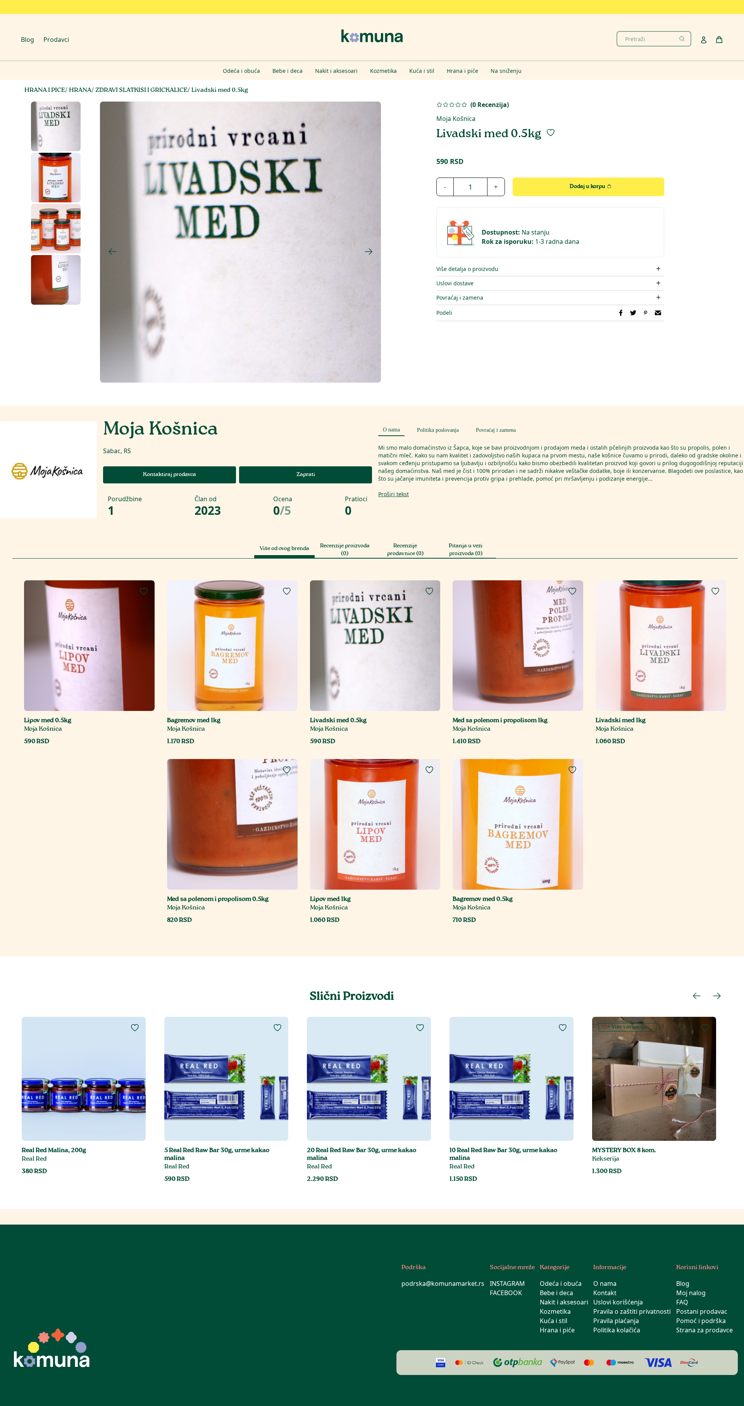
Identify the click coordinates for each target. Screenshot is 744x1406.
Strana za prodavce (704, 1330)
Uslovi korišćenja (618, 1302)
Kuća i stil (553, 1320)
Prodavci (56, 39)
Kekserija (605, 1159)
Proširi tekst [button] (393, 494)
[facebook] (621, 313)
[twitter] (633, 313)
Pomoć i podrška (701, 1320)
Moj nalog (691, 1293)
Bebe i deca (556, 1293)
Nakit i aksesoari (564, 1302)
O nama (605, 1283)
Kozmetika (555, 1311)
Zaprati (305, 475)
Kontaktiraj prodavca (169, 475)
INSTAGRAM (507, 1283)
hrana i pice (44, 90)
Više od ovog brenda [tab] (284, 549)
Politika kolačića (616, 1330)
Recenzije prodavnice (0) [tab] (405, 550)
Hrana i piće (557, 1330)
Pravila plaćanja (616, 1320)
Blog (27, 39)
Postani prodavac (701, 1311)
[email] (658, 313)
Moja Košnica (455, 118)
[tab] (391, 428)
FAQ (682, 1302)
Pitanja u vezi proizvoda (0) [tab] (465, 550)
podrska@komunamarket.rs (442, 1283)
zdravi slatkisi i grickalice (141, 90)
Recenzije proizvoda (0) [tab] (345, 550)
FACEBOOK (506, 1293)
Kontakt (605, 1293)
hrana (80, 90)
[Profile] (704, 40)
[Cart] (719, 39)
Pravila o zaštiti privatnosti (632, 1311)
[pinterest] (645, 313)
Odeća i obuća (561, 1283)
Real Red (34, 1159)
